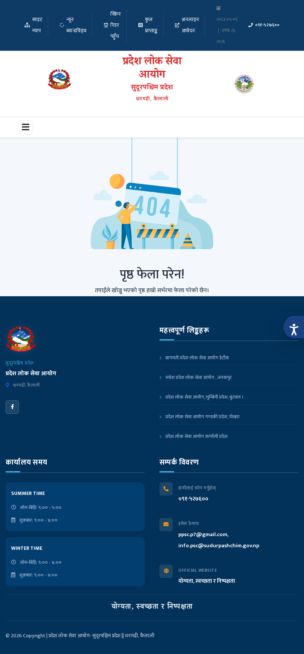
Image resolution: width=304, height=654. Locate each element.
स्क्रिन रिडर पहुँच (115, 25)
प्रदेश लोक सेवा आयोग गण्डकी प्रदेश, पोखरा (201, 417)
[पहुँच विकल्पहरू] (294, 327)
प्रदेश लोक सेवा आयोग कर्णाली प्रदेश (196, 436)
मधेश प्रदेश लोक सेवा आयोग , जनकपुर (198, 377)
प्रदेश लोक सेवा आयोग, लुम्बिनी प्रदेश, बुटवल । (204, 397)
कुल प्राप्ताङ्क (151, 25)
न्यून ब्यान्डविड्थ (76, 25)
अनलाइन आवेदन (190, 25)
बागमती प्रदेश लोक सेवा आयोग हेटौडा (196, 358)
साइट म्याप (37, 25)
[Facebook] (12, 407)
